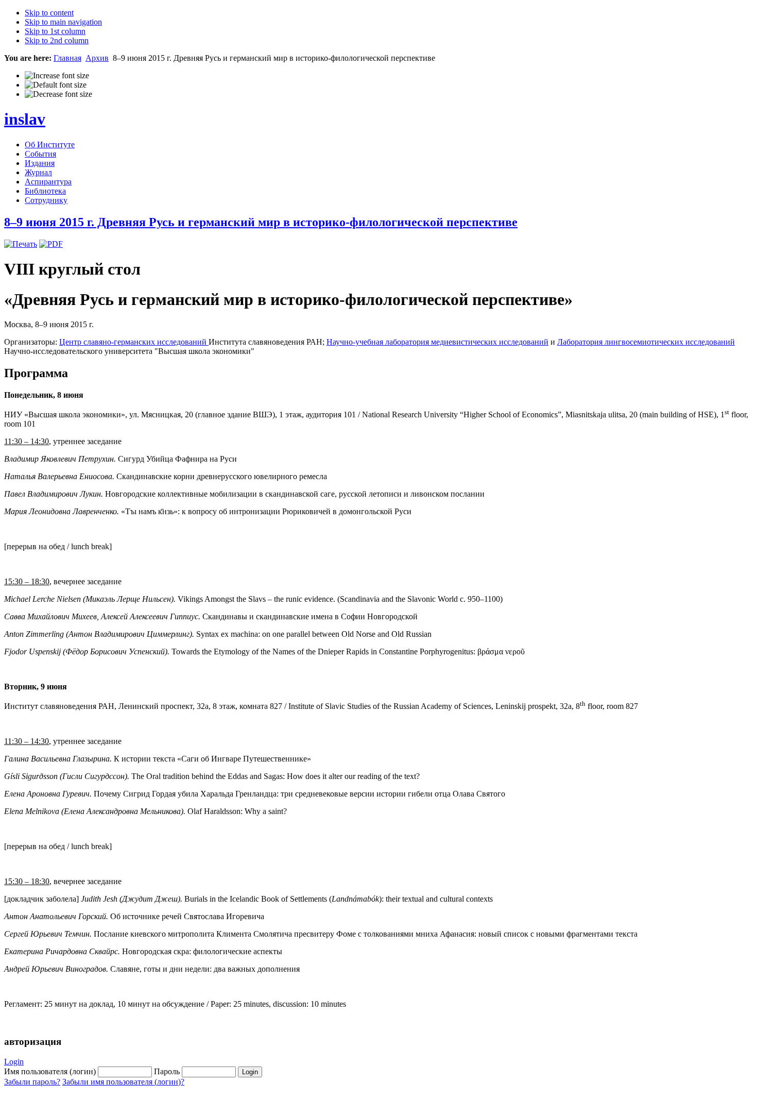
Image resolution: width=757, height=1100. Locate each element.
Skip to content (49, 12)
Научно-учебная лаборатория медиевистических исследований (437, 341)
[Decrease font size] (58, 94)
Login (14, 1061)
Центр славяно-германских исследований (134, 341)
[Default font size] (56, 85)
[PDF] (51, 244)
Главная (67, 58)
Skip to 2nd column (57, 40)
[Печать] (20, 244)
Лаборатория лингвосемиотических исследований (646, 341)
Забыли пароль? (32, 1081)
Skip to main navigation (63, 22)
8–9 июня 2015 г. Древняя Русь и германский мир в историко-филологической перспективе (261, 222)
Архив (97, 58)
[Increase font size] (57, 75)
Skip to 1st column (55, 31)
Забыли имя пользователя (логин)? (123, 1081)
